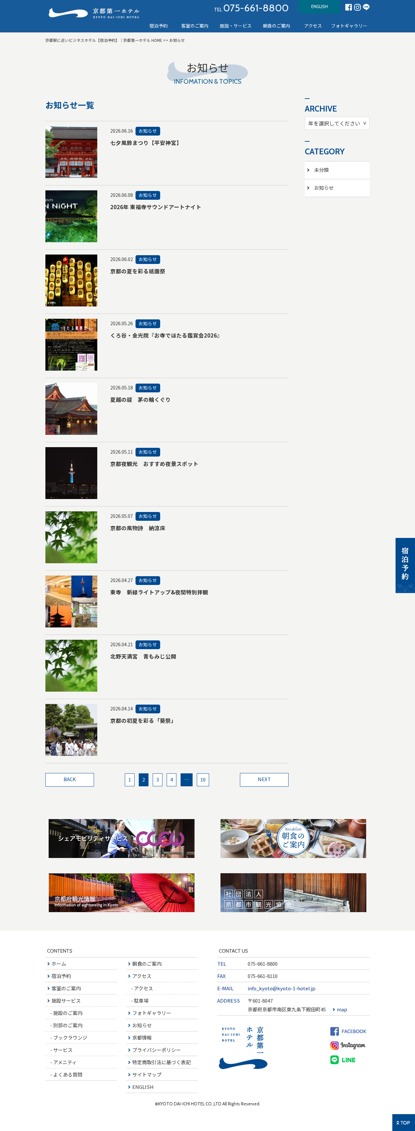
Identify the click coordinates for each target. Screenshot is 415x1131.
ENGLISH (319, 6)
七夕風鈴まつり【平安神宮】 (146, 143)
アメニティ (65, 1062)
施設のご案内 (67, 1012)
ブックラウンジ (70, 1037)
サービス (63, 1049)
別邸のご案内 (67, 1025)
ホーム (59, 963)
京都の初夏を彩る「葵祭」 (143, 720)
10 (203, 779)
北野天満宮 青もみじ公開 (143, 656)
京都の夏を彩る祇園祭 (137, 271)
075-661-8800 (263, 963)
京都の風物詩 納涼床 (137, 528)
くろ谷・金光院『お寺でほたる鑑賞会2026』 (166, 335)
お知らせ (142, 1025)
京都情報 (142, 1037)
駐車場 (141, 1000)
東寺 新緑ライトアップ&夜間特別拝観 (159, 592)
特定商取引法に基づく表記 (161, 1062)
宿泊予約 (158, 25)
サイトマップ (146, 1074)
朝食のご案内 (276, 25)
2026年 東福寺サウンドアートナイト (155, 207)
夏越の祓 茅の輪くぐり (140, 399)
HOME (103, 40)
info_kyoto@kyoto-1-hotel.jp (281, 988)
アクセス (141, 975)
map (342, 1009)
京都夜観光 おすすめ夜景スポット (154, 464)
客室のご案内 (194, 25)
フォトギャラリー (349, 25)
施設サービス (66, 1000)
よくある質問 (67, 1074)
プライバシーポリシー (156, 1049)
